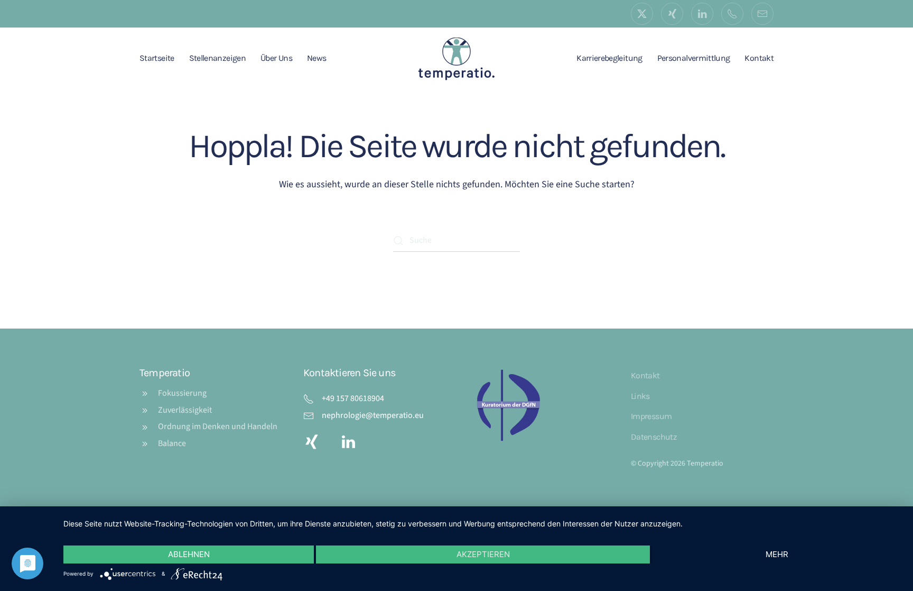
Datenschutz (654, 437)
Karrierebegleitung (609, 58)
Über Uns (276, 58)
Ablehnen (189, 554)
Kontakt (759, 58)
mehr (777, 554)
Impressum (651, 416)
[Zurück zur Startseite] (456, 58)
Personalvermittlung (693, 58)
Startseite (156, 58)
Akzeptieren (483, 554)
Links (640, 396)
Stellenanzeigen (217, 58)
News (316, 58)
